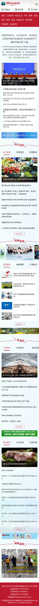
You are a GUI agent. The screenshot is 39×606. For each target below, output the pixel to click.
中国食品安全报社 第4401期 (14, 89)
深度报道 (20, 152)
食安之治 (18, 15)
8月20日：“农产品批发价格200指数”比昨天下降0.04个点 (19, 477)
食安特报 (28, 19)
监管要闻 (6, 264)
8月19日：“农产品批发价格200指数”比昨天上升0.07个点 (19, 514)
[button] (4, 71)
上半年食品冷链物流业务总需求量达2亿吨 (17, 121)
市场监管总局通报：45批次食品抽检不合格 (19, 110)
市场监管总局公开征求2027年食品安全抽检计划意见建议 (19, 100)
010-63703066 (23, 594)
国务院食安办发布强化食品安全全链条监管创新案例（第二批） (18, 94)
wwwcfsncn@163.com (23, 597)
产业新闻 (6, 347)
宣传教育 (4, 24)
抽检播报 (20, 264)
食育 (36, 15)
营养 (8, 19)
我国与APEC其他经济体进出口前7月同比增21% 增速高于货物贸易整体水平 (19, 490)
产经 (25, 15)
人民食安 (10, 15)
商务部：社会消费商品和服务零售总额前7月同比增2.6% (18, 498)
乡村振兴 (20, 347)
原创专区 (13, 24)
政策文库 (20, 19)
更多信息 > (19, 234)
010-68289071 (23, 591)
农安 (3, 19)
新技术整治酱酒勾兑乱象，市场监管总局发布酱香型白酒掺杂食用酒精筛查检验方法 (18, 116)
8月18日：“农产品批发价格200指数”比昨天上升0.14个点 (19, 522)
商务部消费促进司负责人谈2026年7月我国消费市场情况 (19, 506)
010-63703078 (23, 589)
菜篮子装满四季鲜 (8, 470)
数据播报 (6, 442)
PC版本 (7, 9)
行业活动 (20, 442)
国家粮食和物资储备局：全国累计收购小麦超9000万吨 (18, 126)
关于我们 (34, 9)
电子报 (20, 9)
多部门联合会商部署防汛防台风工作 (15, 104)
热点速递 (6, 152)
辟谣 (13, 19)
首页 (3, 15)
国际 (30, 15)
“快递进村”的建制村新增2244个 (12, 484)
